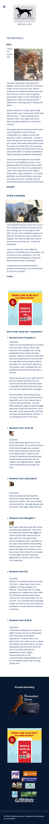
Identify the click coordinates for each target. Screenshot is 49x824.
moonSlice (10, 819)
